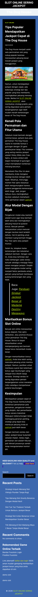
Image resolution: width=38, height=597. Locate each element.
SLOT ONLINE (9, 22)
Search (5, 472)
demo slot (7, 575)
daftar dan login (21, 561)
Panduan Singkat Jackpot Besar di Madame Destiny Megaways (20, 301)
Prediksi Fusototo (10, 555)
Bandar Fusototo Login (12, 552)
